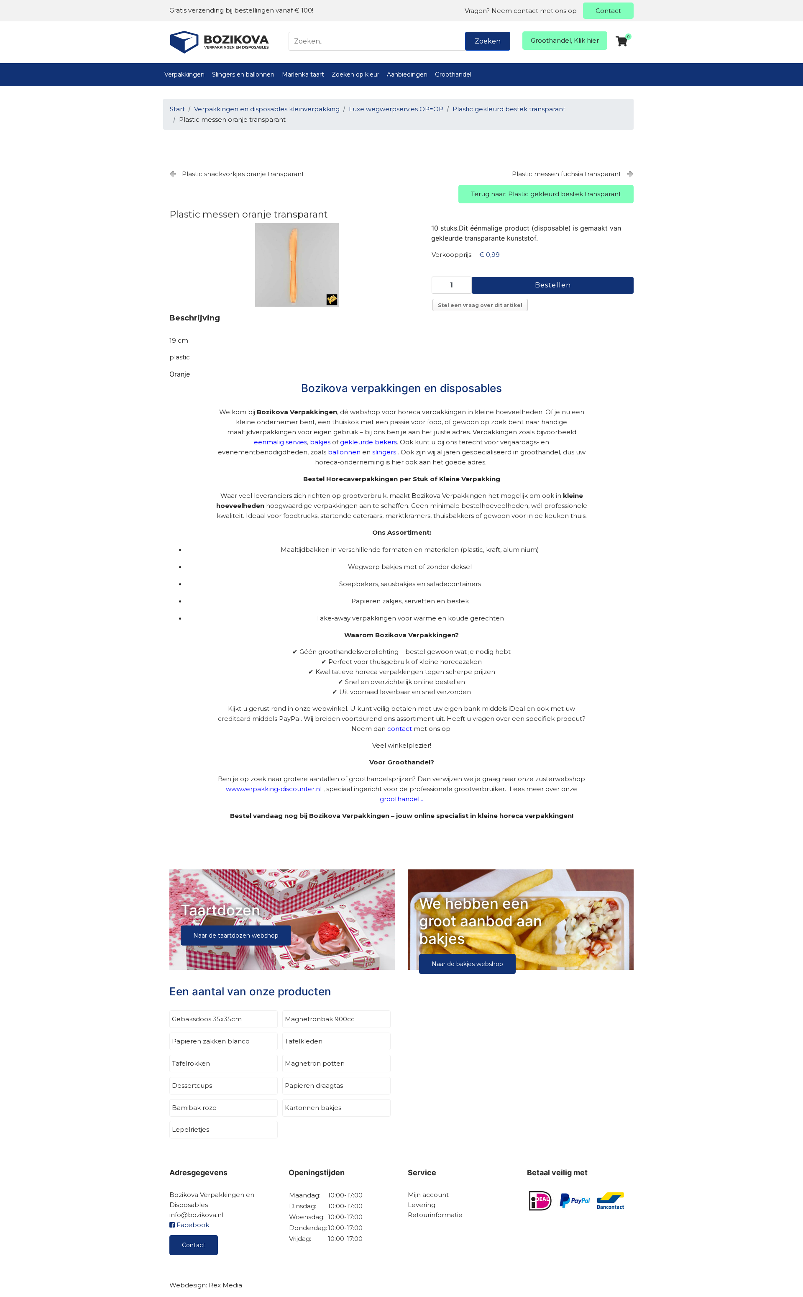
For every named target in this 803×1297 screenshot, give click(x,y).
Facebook (192, 1225)
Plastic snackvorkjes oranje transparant (243, 174)
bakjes (320, 442)
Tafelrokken (191, 1063)
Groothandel (453, 74)
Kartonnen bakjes (313, 1108)
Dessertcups (192, 1085)
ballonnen (344, 452)
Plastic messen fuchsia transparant (566, 174)
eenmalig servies (280, 442)
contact (399, 729)
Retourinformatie (435, 1215)
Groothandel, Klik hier (565, 40)
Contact (608, 11)
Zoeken (488, 41)
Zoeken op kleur (355, 74)
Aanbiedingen (407, 74)
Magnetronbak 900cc (320, 1019)
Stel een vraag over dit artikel (480, 305)
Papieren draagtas (314, 1085)
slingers (384, 452)
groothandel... (401, 799)
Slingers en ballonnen (243, 74)
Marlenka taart (303, 74)
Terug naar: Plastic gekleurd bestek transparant (546, 194)
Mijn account (428, 1195)
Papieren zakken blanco (211, 1041)
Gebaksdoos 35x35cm (207, 1019)
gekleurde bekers (368, 442)
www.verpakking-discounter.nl (274, 789)
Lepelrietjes (190, 1129)
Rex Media (225, 1285)
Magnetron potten (315, 1063)
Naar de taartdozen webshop (236, 935)
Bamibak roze (194, 1108)
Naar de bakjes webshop (467, 964)
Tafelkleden (303, 1041)
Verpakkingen (184, 74)
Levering (421, 1205)
